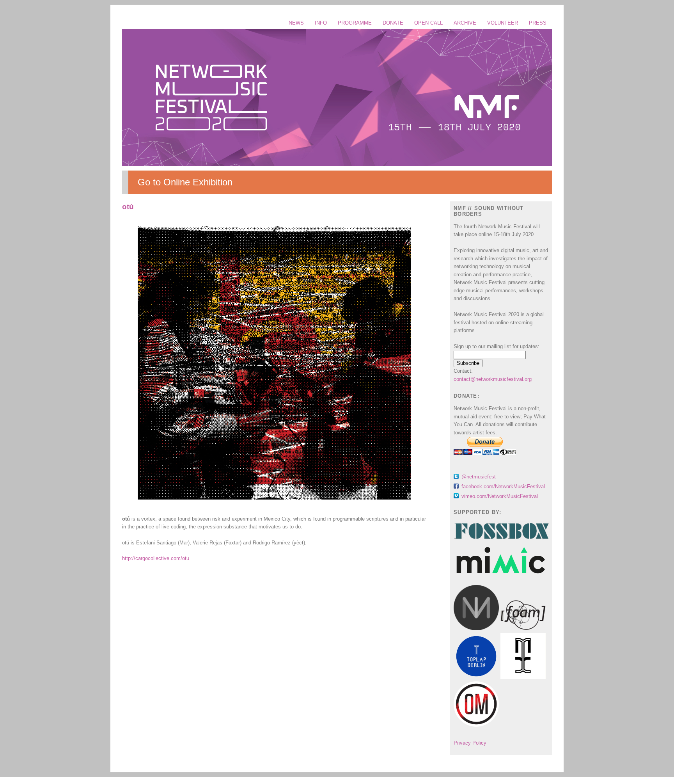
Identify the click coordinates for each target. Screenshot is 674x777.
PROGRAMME (355, 23)
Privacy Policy (470, 743)
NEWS (296, 23)
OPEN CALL (428, 23)
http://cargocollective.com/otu (155, 558)
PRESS (537, 23)
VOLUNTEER (502, 23)
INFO (321, 23)
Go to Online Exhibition (185, 182)
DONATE (393, 23)
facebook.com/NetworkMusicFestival (503, 486)
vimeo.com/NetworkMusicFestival (499, 496)
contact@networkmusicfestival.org (493, 379)
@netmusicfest (478, 477)
